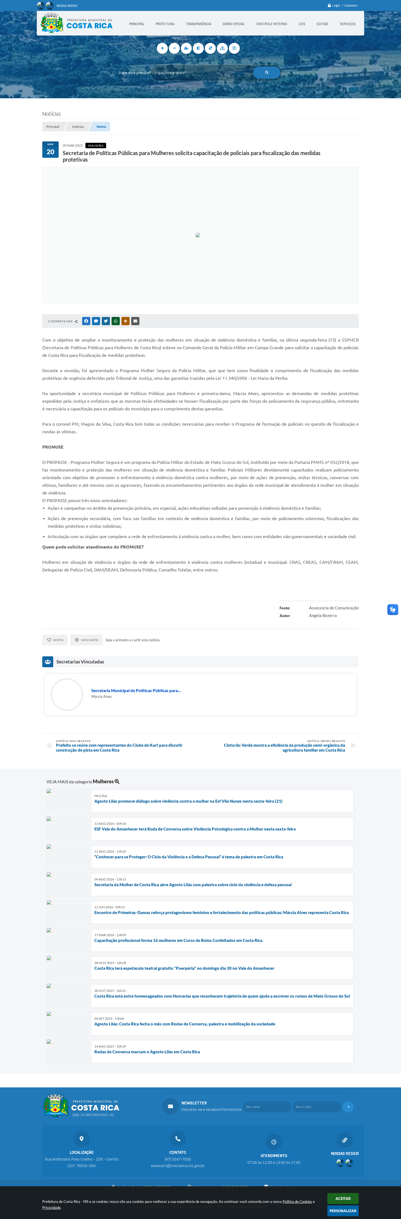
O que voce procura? (134, 73)
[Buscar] (266, 73)
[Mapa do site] (222, 48)
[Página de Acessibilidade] (234, 48)
